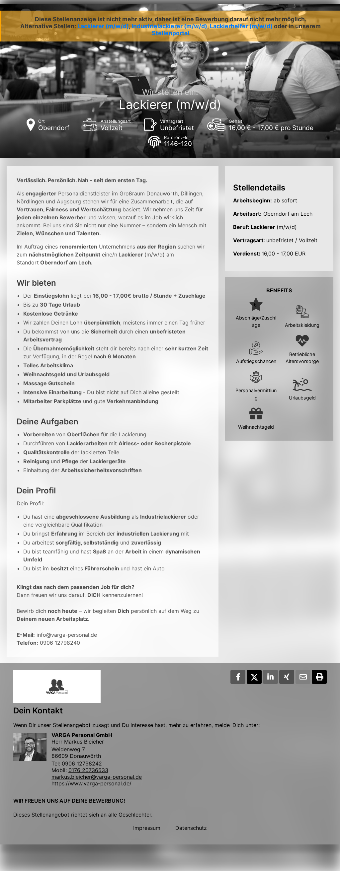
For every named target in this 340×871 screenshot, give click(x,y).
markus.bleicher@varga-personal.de (96, 776)
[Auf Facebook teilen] (237, 677)
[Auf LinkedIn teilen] (270, 677)
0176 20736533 (88, 770)
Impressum (146, 828)
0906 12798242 (82, 763)
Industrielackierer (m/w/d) (169, 26)
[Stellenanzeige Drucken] (319, 677)
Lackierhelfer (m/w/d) (241, 26)
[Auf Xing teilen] (286, 677)
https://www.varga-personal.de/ (91, 783)
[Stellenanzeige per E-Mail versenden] (303, 677)
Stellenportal (170, 33)
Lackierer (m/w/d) (103, 26)
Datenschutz (191, 828)
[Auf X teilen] (254, 677)
